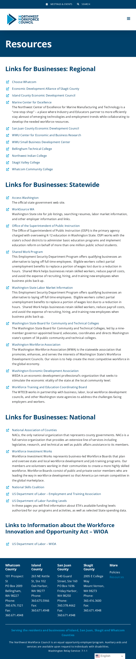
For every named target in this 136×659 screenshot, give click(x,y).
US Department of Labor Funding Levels (39, 501)
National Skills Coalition (28, 487)
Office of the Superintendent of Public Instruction (46, 226)
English (105, 655)
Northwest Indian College (29, 156)
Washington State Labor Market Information (42, 288)
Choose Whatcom (24, 82)
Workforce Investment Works (32, 451)
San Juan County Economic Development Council (45, 128)
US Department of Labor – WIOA (34, 544)
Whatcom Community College (32, 169)
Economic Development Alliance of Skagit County (45, 89)
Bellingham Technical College (32, 149)
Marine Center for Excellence (32, 102)
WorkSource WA (23, 209)
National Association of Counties (34, 430)
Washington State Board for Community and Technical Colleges (55, 323)
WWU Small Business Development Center (41, 142)
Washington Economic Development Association (45, 371)
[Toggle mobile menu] (129, 18)
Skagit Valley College (26, 162)
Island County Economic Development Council (43, 95)
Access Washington (25, 198)
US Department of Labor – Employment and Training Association (56, 494)
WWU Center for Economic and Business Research (46, 135)
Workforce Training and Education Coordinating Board (49, 387)
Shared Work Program (27, 252)
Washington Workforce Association (36, 345)
